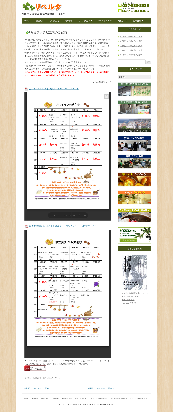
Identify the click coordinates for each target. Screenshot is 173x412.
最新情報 (68, 21)
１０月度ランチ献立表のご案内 (99, 388)
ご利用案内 (54, 21)
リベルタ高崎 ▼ (105, 21)
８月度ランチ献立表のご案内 (35, 388)
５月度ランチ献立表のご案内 (131, 50)
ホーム (27, 21)
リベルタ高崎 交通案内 (118, 398)
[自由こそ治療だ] (134, 272)
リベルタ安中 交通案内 (138, 398)
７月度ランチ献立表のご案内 (131, 41)
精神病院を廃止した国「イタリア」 (75, 398)
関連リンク (122, 21)
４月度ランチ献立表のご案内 (131, 55)
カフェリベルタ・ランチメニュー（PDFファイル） (54, 88)
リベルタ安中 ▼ (85, 21)
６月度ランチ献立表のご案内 (131, 46)
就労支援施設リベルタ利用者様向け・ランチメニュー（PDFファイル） (64, 226)
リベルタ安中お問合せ (99, 398)
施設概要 (40, 21)
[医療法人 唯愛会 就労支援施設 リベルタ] (42, 7)
